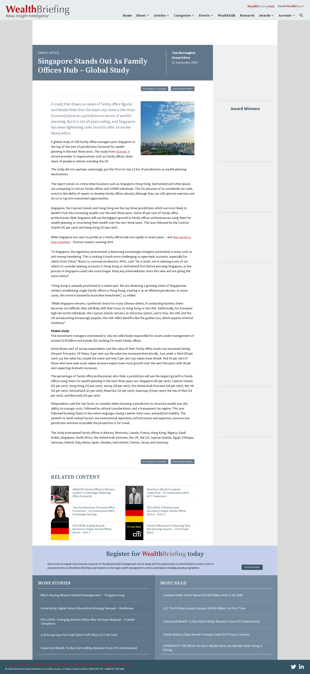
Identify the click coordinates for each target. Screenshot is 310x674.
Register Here (252, 567)
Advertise (39, 664)
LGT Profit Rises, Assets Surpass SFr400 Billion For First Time (204, 608)
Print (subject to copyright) (154, 88)
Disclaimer (125, 664)
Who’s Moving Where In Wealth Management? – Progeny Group (83, 595)
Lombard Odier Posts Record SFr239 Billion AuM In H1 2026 (203, 595)
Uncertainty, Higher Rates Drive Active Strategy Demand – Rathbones (87, 608)
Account (285, 15)
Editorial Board (58, 664)
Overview (11, 664)
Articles (160, 15)
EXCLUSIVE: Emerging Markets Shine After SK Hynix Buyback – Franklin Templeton (88, 621)
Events (204, 15)
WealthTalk (226, 15)
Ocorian (121, 151)
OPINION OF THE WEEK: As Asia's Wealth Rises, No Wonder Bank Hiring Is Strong (212, 648)
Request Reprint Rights (183, 88)
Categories (183, 15)
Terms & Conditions (83, 664)
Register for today (155, 554)
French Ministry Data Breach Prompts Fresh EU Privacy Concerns (206, 634)
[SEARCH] (301, 15)
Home (127, 15)
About (141, 15)
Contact (25, 664)
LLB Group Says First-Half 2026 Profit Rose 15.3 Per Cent (79, 635)
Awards (265, 15)
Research (247, 15)
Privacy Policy (107, 664)
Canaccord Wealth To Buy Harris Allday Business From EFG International (89, 648)
